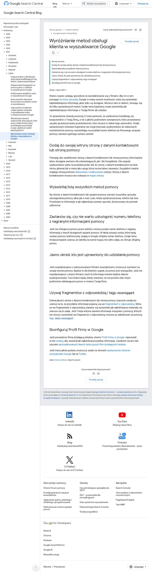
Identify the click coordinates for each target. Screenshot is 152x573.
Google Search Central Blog (23, 13)
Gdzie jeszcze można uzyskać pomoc (57, 508)
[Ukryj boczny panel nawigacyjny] (36, 568)
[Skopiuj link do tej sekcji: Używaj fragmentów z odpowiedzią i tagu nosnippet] (137, 293)
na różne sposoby (69, 99)
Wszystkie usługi (51, 554)
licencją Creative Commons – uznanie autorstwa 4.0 (113, 392)
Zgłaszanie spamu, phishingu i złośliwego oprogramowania (57, 501)
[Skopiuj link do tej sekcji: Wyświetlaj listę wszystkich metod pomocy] (121, 187)
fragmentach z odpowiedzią (119, 304)
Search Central (32, 4)
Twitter (82, 354)
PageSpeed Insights (125, 500)
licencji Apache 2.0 (70, 395)
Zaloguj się (142, 3)
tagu (61, 318)
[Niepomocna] (140, 30)
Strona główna (55, 30)
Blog (55, 3)
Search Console (123, 488)
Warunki (47, 567)
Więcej (65, 3)
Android (47, 531)
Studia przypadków (89, 512)
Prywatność (59, 567)
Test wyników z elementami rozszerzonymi (129, 494)
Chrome (47, 535)
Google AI (47, 550)
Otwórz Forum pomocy (54, 488)
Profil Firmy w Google (113, 337)
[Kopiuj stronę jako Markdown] (53, 52)
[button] (19, 30)
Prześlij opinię (132, 41)
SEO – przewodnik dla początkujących (90, 496)
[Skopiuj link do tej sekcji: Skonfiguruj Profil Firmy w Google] (106, 330)
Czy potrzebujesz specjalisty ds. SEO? (95, 489)
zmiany (59, 340)
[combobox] (95, 3)
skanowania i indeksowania (89, 172)
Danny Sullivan (61, 360)
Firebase (47, 540)
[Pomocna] (136, 30)
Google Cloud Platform (54, 545)
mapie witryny (97, 175)
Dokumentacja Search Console (94, 507)
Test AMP (120, 504)
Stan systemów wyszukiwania (94, 502)
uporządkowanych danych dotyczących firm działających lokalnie (92, 344)
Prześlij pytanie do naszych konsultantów (56, 494)
